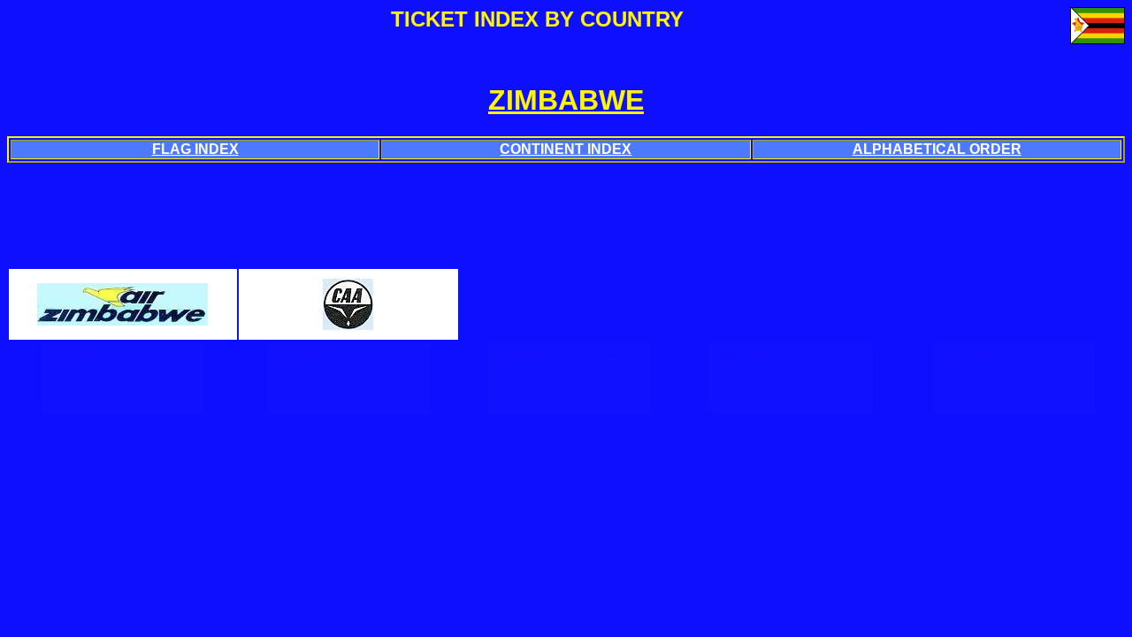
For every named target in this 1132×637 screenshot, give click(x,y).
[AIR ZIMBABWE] (122, 318)
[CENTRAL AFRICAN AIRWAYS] (348, 322)
